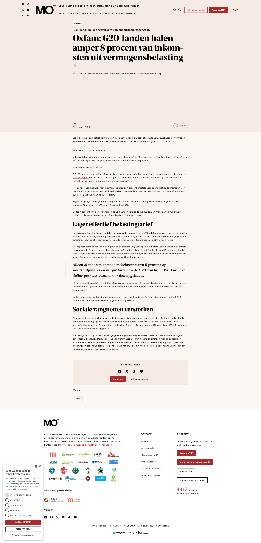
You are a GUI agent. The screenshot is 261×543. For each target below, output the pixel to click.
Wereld (77, 398)
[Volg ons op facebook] (23, 4)
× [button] (40, 466)
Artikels (63, 13)
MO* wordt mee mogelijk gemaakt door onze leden (85, 445)
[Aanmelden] (179, 9)
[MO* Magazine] (46, 9)
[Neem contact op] (169, 9)
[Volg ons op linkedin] (28, 10)
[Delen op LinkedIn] (134, 371)
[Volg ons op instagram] (28, 4)
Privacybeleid (99, 525)
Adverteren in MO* (151, 475)
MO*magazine (128, 13)
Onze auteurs (148, 461)
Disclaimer (115, 525)
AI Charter (129, 525)
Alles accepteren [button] (23, 522)
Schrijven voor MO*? (152, 468)
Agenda (116, 13)
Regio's (74, 13)
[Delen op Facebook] (119, 371)
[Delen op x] (126, 371)
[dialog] (23, 501)
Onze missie (147, 448)
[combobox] (36, 466)
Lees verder (22, 489)
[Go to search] (174, 9)
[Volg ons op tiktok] (23, 15)
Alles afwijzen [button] (23, 529)
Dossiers (105, 13)
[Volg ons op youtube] (28, 15)
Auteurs (94, 13)
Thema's (83, 13)
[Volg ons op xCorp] (23, 10)
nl (234, 10)
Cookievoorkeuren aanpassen (153, 525)
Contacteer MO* (149, 455)
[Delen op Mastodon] (141, 371)
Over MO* (146, 441)
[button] (23, 535)
